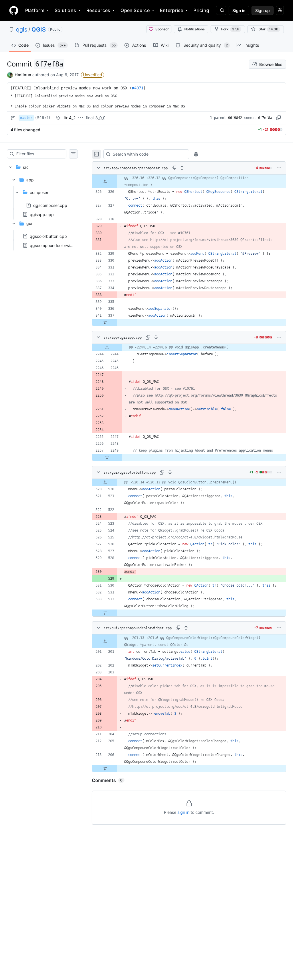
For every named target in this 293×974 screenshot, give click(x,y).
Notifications (194, 29)
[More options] (279, 168)
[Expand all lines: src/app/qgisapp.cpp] (156, 337)
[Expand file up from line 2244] (107, 347)
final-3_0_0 (96, 117)
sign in (183, 812)
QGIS (38, 29)
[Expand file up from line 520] (104, 482)
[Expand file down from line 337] (104, 322)
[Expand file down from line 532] (104, 613)
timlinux (23, 74)
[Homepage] (13, 10)
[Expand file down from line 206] (104, 768)
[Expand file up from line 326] (104, 181)
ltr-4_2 (70, 117)
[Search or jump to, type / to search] (221, 10)
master (26, 118)
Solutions (65, 10)
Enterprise (171, 10)
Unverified (92, 74)
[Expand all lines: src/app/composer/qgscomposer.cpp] (182, 168)
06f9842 (235, 118)
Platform (34, 10)
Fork (230, 29)
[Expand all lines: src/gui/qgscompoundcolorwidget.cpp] (186, 628)
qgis (21, 29)
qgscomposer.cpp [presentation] (50, 205)
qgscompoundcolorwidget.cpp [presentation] (59, 245)
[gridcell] (189, 181)
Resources (98, 10)
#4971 (137, 88)
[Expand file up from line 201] (104, 641)
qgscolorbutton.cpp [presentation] (48, 236)
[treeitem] (42, 204)
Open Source (135, 10)
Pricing (201, 10)
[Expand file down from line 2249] (107, 457)
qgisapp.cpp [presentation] (42, 214)
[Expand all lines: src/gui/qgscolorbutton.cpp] (170, 472)
